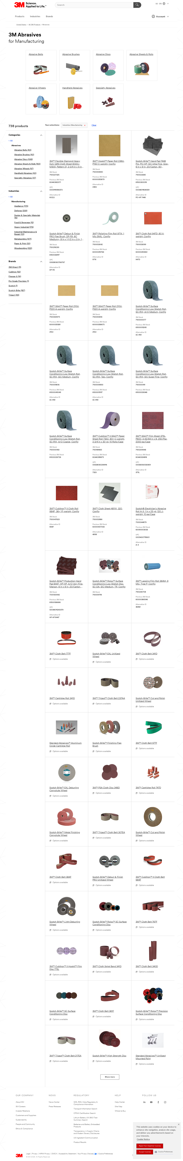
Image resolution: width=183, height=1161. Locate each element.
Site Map (118, 1107)
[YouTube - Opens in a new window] (151, 1102)
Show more (110, 1077)
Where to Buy (120, 1111)
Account (161, 17)
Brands (49, 16)
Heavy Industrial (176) (24, 227)
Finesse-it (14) (15, 277)
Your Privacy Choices (85, 1154)
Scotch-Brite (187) (17, 291)
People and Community (25, 1124)
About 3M (20, 1102)
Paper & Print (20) (22, 244)
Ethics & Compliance (24, 1129)
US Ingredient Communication (86, 1138)
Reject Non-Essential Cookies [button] (150, 1146)
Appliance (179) (21, 206)
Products (19, 16)
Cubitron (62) (15, 272)
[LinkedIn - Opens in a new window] (144, 1102)
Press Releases (55, 1107)
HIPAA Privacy (44, 1154)
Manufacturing (72, 125)
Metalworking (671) (22, 239)
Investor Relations (23, 1111)
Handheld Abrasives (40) (25, 173)
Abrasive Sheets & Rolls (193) (27, 164)
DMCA (54, 1154)
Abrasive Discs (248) (23, 159)
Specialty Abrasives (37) (25, 178)
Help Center (120, 1102)
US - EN (159, 4)
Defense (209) (20, 211)
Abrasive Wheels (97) (23, 169)
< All (10, 141)
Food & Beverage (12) (24, 223)
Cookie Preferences (105, 1154)
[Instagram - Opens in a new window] (165, 1102)
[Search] (137, 5)
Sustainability (21, 1120)
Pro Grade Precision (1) (19, 281)
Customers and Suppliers (26, 1115)
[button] (163, 1152)
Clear (94, 125)
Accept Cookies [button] (145, 1152)
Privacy (34, 1154)
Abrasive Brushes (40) (24, 155)
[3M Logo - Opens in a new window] (30, 5)
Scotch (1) (13, 286)
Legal (28, 1154)
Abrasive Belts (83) (22, 150)
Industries (35, 16)
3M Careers (20, 1107)
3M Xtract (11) (15, 267)
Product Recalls (80, 1142)
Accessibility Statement (67, 1154)
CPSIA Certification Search (85, 1113)
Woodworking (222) (23, 248)
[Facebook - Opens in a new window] (158, 1102)
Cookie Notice (143, 1139)
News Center (54, 1102)
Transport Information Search (85, 1109)
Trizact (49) (14, 295)
